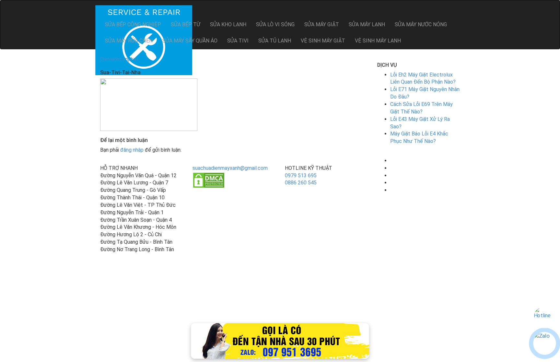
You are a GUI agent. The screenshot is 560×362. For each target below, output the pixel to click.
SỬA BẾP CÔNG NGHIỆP (133, 24)
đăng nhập (132, 150)
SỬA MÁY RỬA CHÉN (129, 41)
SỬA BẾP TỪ (185, 24)
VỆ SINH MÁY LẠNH (378, 41)
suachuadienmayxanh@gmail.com (230, 168)
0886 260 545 (301, 183)
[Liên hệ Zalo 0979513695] (280, 340)
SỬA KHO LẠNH (228, 24)
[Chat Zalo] (544, 343)
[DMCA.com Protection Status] (208, 180)
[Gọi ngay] (544, 317)
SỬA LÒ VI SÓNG (275, 24)
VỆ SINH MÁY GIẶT (323, 41)
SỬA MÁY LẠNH (367, 24)
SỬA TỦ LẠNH (274, 41)
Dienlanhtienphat (119, 59)
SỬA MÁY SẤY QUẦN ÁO (189, 41)
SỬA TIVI (238, 41)
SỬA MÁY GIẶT (321, 24)
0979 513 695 (301, 175)
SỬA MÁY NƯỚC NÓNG (421, 24)
